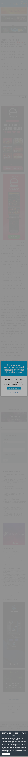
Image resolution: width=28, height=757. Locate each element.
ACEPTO (6, 753)
